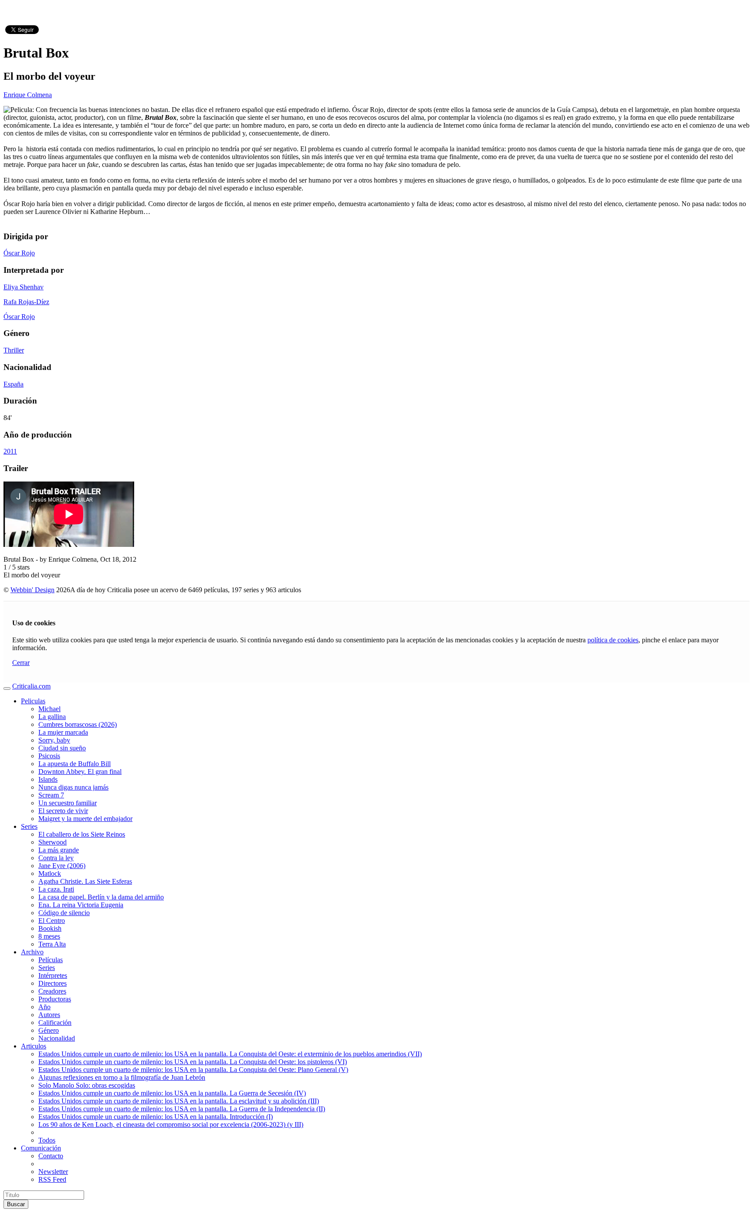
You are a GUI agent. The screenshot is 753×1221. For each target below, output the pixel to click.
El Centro (51, 920)
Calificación (54, 1022)
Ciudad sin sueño (62, 748)
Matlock (49, 873)
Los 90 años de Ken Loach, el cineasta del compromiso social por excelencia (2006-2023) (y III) (170, 1124)
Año (44, 1007)
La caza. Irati (56, 889)
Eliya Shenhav (23, 287)
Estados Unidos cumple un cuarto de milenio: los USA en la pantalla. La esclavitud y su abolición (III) (178, 1101)
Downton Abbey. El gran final (80, 771)
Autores (49, 1014)
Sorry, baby (54, 740)
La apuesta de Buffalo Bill (74, 763)
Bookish (49, 928)
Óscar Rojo (19, 253)
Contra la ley (56, 857)
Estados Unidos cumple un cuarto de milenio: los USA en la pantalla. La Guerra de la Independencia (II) (181, 1108)
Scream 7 (51, 795)
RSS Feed (52, 1179)
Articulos (33, 1046)
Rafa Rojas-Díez (26, 301)
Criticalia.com (31, 686)
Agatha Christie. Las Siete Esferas (85, 881)
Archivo (32, 952)
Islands (48, 779)
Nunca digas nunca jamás (73, 787)
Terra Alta (52, 944)
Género (48, 1030)
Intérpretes (52, 975)
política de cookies (612, 640)
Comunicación (41, 1148)
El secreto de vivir (63, 810)
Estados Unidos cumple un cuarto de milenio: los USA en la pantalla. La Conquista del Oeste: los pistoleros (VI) (192, 1061)
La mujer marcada (63, 732)
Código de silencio (64, 912)
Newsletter (53, 1171)
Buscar (16, 1204)
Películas (50, 959)
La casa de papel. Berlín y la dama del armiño (101, 897)
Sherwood (52, 842)
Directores (52, 983)
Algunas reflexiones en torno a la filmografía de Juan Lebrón (121, 1077)
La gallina (52, 716)
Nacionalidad (56, 1038)
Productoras (54, 999)
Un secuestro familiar (67, 803)
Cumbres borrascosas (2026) (77, 724)
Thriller (13, 350)
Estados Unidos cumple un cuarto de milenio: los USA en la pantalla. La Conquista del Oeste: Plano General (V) (193, 1069)
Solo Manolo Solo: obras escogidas (86, 1085)
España (13, 384)
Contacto (50, 1156)
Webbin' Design (32, 590)
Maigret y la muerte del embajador (85, 818)
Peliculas (33, 701)
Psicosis (49, 756)
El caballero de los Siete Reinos (81, 834)
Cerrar (21, 662)
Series (29, 826)
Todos (46, 1140)
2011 (10, 451)
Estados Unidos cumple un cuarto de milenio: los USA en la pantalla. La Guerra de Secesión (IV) (172, 1093)
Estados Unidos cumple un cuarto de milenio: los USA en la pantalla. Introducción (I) (155, 1116)
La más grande (58, 850)
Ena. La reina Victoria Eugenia (80, 905)
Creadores (52, 991)
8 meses (49, 936)
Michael (49, 708)
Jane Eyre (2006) (61, 865)
